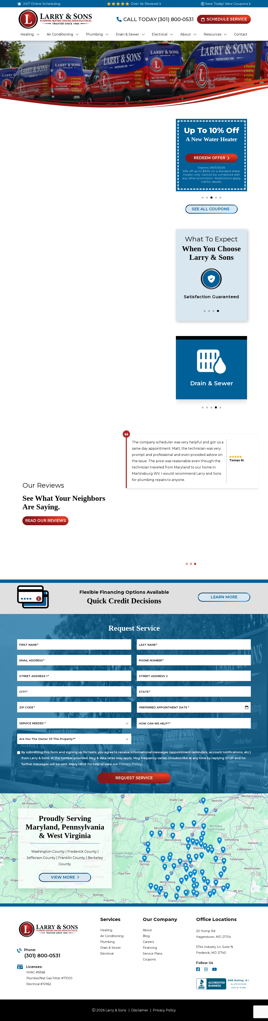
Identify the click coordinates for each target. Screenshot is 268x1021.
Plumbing (107, 942)
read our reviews (45, 520)
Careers (148, 942)
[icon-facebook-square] (198, 970)
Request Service (134, 777)
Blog (146, 936)
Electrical (106, 953)
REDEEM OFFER (209, 158)
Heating (106, 930)
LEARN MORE (224, 597)
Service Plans (152, 953)
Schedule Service (227, 19)
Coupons (149, 959)
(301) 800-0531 (176, 19)
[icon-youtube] (215, 970)
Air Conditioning (112, 936)
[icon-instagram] (206, 970)
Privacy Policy (130, 764)
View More (63, 877)
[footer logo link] (49, 929)
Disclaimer (139, 1010)
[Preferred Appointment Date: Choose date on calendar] (247, 707)
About (147, 930)
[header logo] (54, 19)
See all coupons (210, 209)
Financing (150, 948)
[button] (203, 198)
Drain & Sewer (110, 948)
